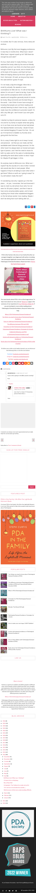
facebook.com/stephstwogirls (21, 354)
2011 (4, 801)
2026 (4, 721)
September (7, 764)
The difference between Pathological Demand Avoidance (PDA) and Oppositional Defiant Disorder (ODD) (21, 584)
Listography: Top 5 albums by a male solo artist (16, 785)
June (5, 771)
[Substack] (7, 363)
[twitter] (13, 890)
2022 (4, 730)
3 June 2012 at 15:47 (22, 373)
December (7, 756)
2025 (4, 723)
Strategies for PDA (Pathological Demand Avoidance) (18, 326)
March (6, 793)
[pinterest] (16, 890)
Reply (9, 378)
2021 (4, 733)
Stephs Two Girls (19, 388)
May (5, 773)
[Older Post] (33, 440)
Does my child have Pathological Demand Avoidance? (18, 321)
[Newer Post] (2, 440)
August (6, 766)
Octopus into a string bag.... (11, 780)
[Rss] (25, 363)
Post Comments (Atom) (14, 445)
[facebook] (6, 890)
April (5, 776)
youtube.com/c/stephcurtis (20, 359)
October (6, 761)
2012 (4, 754)
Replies (11, 383)
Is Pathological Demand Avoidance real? (18, 334)
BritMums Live (23, 37)
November (7, 759)
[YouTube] (19, 363)
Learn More (15, 14)
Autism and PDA (26, 20)
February (6, 795)
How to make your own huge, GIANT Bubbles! (21, 623)
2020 (4, 735)
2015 (4, 747)
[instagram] (3, 890)
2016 (4, 745)
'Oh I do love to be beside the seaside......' (15, 787)
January (6, 797)
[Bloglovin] (31, 363)
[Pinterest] (22, 363)
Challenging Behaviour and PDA (18, 332)
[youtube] (9, 890)
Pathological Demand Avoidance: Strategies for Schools (18, 329)
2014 (4, 750)
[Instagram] (13, 363)
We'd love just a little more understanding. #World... (18, 790)
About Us (21, 16)
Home (13, 16)
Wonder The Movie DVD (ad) (16, 607)
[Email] (28, 363)
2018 (4, 740)
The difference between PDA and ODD (18, 324)
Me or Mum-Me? (8, 782)
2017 (4, 742)
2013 (4, 752)
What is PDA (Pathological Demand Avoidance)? (18, 314)
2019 (4, 737)
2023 (4, 728)
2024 (4, 726)
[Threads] (16, 363)
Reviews (18, 24)
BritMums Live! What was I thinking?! (14, 778)
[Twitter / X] (10, 363)
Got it (23, 14)
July (5, 768)
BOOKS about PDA (10, 20)
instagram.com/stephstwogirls (21, 356)
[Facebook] (4, 363)
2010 (4, 803)
